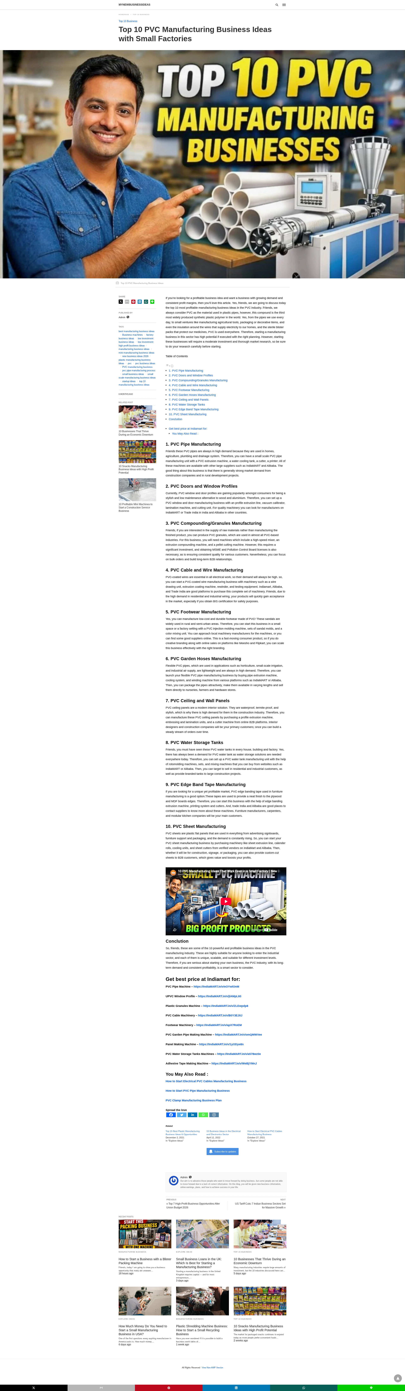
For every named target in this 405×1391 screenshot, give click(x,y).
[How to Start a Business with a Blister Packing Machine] (145, 1234)
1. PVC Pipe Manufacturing (186, 370)
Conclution (175, 419)
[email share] (127, 302)
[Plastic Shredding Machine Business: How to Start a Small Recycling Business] (202, 1301)
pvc (130, 363)
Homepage (124, 14)
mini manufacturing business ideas (136, 352)
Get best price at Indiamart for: (188, 428)
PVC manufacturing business (137, 367)
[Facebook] (171, 1116)
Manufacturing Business (132, 1252)
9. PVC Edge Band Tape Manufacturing (193, 409)
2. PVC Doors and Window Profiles (191, 375)
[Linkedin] (192, 1116)
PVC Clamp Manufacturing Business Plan (194, 1100)
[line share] (152, 302)
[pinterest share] (133, 302)
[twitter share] (121, 301)
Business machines (132, 334)
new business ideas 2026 (135, 356)
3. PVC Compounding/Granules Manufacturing (198, 380)
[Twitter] (181, 1116)
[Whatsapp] (203, 1116)
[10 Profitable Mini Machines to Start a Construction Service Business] (137, 489)
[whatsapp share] (146, 302)
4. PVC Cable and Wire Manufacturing (193, 385)
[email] (101, 1388)
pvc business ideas (145, 363)
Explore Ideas (184, 1252)
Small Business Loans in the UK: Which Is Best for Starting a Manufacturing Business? (199, 1263)
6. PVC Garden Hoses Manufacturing (192, 394)
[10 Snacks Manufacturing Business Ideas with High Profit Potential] (137, 451)
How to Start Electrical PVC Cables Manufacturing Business (206, 1081)
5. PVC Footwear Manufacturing (189, 390)
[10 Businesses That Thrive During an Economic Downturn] (137, 416)
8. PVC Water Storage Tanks (187, 404)
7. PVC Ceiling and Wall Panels (189, 399)
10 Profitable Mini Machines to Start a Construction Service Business (136, 507)
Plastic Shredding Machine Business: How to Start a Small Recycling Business (202, 1330)
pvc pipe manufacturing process (138, 370)
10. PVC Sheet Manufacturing (187, 414)
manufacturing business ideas (134, 349)
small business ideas (133, 374)
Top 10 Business (141, 14)
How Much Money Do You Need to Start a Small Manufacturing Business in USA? (143, 1330)
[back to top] (398, 1378)
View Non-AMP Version (212, 1367)
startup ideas (129, 381)
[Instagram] (214, 1116)
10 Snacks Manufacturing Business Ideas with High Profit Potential (136, 469)
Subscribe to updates (225, 1151)
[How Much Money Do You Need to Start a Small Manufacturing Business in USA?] (145, 1301)
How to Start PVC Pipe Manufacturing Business (198, 1090)
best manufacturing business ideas (137, 331)
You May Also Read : (185, 433)
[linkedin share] (140, 302)
